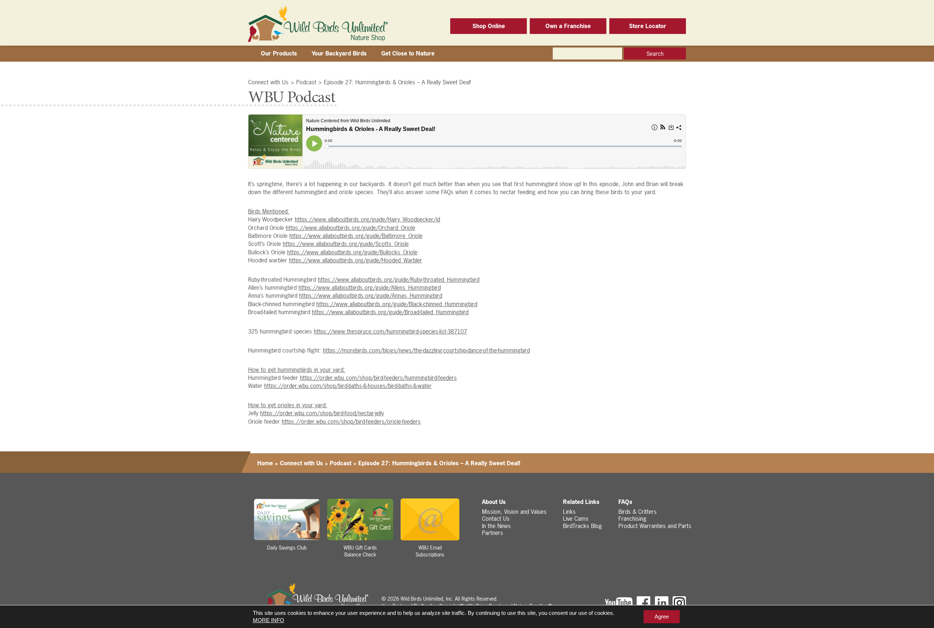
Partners (492, 533)
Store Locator (647, 26)
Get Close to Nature (408, 53)
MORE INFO (268, 620)
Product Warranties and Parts (654, 526)
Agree (662, 616)
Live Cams (575, 519)
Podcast (306, 82)
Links (569, 512)
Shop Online (488, 26)
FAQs (625, 501)
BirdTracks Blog (582, 526)
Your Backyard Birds (339, 53)
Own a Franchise (568, 26)
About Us (494, 501)
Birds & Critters (637, 512)
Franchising (632, 519)
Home (265, 463)
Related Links (581, 501)
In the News (496, 526)
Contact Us (496, 519)
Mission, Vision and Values (514, 512)
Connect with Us (268, 82)
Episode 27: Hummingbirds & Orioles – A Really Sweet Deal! (397, 82)
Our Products (279, 53)
